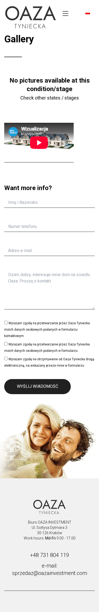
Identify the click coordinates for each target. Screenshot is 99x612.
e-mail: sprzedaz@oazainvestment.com (49, 569)
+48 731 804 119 (49, 555)
